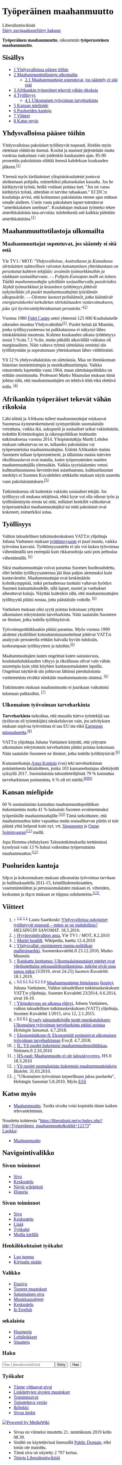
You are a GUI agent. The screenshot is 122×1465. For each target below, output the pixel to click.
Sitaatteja (22, 1342)
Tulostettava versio (30, 1402)
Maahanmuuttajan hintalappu (73, 982)
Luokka (9, 1130)
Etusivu (20, 1283)
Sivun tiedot (24, 1412)
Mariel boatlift (29, 940)
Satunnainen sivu (29, 1294)
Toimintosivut (26, 1397)
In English (23, 1309)
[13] (96, 893)
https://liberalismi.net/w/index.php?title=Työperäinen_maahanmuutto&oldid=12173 (52, 1123)
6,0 (19, 981)
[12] (35, 852)
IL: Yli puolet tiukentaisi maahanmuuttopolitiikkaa (62, 1045)
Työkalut (22, 1229)
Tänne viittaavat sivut (33, 1386)
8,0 (19, 1018)
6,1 (25, 981)
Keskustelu (23, 1181)
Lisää (18, 1224)
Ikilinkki (21, 1407)
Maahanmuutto (27, 1105)
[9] (90, 778)
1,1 (25, 918)
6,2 (31, 981)
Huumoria (23, 1331)
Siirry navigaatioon (19, 30)
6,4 (43, 981)
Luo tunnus (24, 1256)
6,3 (37, 981)
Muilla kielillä (26, 1234)
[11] (29, 831)
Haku (9, 1353)
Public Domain (87, 1442)
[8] (30, 731)
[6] (30, 556)
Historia (21, 1192)
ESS (82, 1081)
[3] (64, 323)
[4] (15, 385)
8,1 (25, 1018)
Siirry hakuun (48, 30)
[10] (62, 814)
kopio (106, 982)
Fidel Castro (39, 318)
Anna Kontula (44, 763)
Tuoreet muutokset (30, 1289)
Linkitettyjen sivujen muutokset (42, 1392)
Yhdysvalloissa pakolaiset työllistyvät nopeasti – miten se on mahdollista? (61, 922)
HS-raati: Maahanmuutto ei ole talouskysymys (58, 1055)
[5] (46, 480)
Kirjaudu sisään (27, 1261)
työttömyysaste (63, 541)
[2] (85, 307)
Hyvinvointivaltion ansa (38, 935)
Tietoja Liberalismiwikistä (37, 1457)
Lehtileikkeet (25, 1337)
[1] (18, 165)
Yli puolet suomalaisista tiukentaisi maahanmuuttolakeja (67, 1066)
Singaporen (72, 826)
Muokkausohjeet (28, 1299)
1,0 (19, 918)
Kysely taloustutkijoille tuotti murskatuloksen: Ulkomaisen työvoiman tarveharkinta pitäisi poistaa (62, 1022)
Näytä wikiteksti (28, 1186)
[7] (43, 692)
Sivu (18, 1176)
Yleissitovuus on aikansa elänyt (45, 1003)
